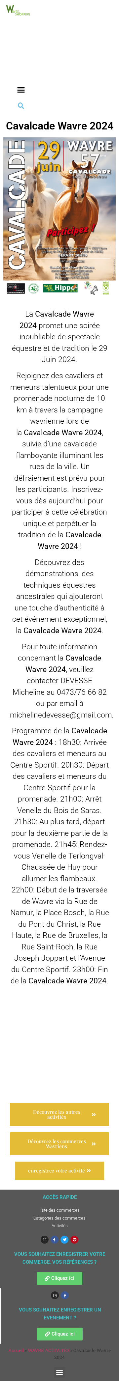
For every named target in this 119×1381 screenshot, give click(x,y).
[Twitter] (64, 1240)
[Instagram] (45, 1240)
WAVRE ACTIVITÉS (48, 1350)
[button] (21, 90)
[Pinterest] (74, 1240)
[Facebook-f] (55, 1240)
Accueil (16, 1350)
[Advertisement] (21, 59)
